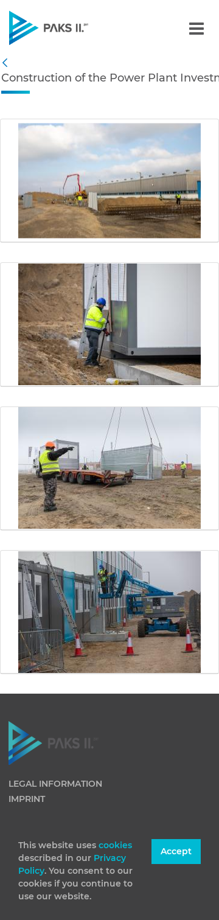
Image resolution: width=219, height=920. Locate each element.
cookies (115, 845)
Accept (176, 851)
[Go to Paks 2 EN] (69, 27)
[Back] (8, 63)
